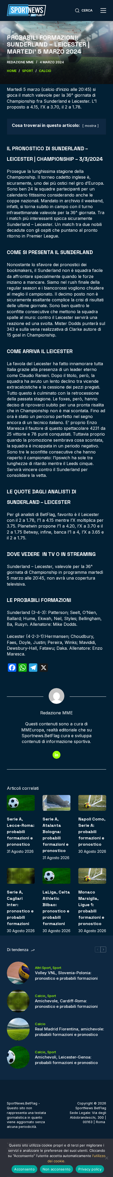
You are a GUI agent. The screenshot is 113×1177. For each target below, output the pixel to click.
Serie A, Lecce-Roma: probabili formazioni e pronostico (20, 831)
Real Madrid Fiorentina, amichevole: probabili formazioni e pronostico (69, 1031)
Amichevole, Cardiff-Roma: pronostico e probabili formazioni (66, 1003)
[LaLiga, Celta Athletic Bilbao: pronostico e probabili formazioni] (56, 876)
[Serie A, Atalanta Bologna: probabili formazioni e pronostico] (56, 803)
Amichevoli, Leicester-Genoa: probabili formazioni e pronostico (66, 1060)
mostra (90, 126)
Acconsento (24, 1169)
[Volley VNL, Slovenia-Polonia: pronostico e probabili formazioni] (18, 973)
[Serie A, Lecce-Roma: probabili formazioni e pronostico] (21, 803)
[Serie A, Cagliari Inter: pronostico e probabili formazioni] (21, 876)
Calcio (40, 996)
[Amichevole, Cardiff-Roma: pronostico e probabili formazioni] (18, 1001)
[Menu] (103, 10)
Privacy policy (89, 1169)
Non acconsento (57, 1169)
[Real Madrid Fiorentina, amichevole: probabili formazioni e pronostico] (18, 1029)
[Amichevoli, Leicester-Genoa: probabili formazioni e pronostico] (18, 1057)
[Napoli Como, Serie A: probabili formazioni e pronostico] (92, 803)
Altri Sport (43, 968)
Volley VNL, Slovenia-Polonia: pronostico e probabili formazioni (66, 975)
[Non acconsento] (106, 1157)
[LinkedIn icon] (56, 755)
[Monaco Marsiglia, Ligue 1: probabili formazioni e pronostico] (92, 876)
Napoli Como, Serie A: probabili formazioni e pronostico (91, 831)
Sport (57, 968)
